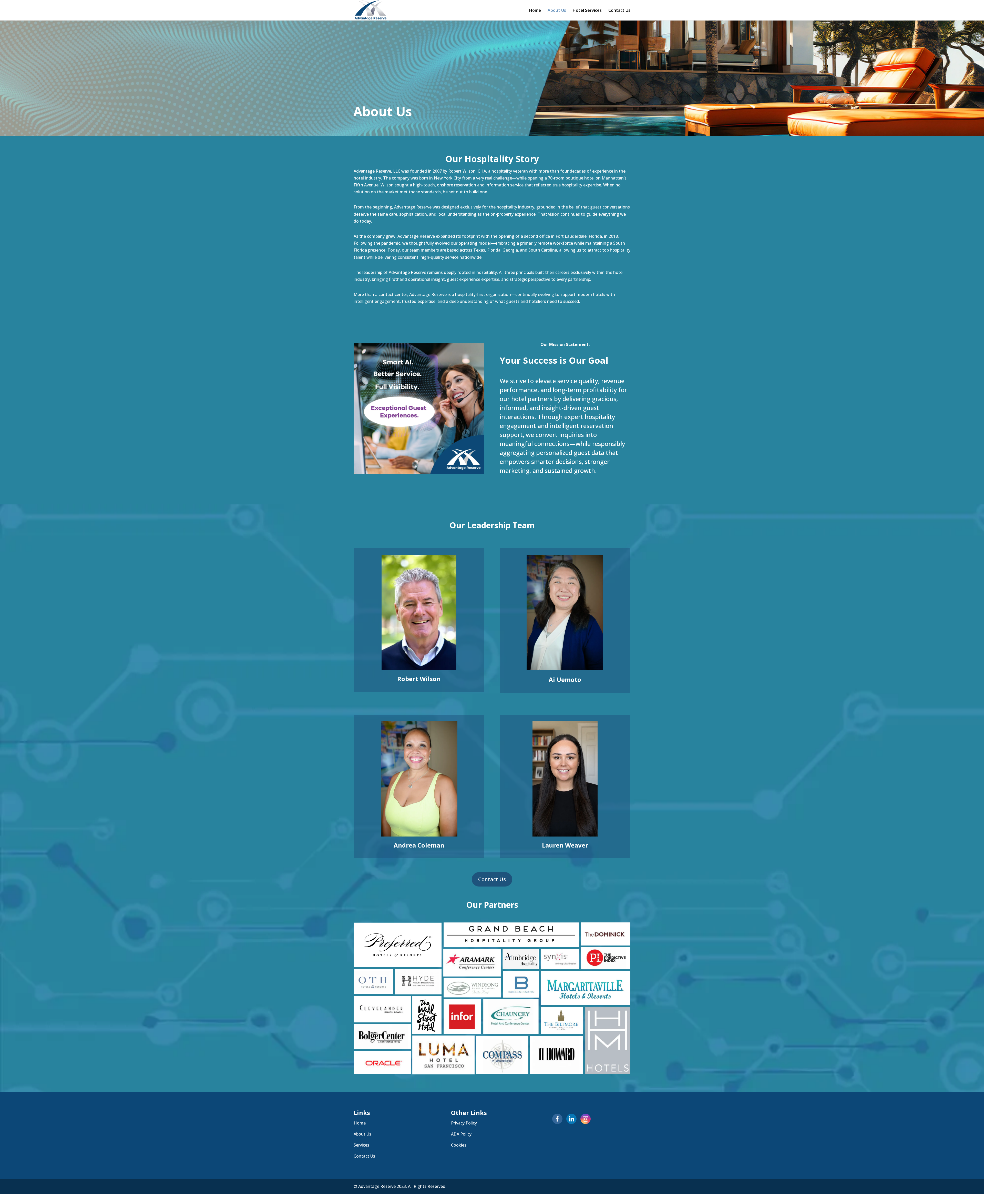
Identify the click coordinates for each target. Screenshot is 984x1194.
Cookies (458, 1145)
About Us (557, 10)
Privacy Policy (464, 1123)
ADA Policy (461, 1134)
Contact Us (619, 10)
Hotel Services (587, 10)
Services (361, 1145)
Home (535, 10)
